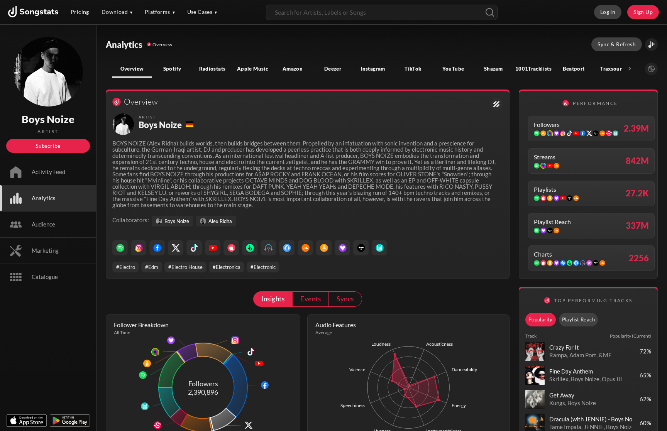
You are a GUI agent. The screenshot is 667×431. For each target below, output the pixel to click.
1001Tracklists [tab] (533, 69)
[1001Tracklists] (268, 247)
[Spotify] (120, 247)
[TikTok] (194, 247)
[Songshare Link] (651, 44)
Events (310, 299)
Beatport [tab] (574, 69)
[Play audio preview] (535, 351)
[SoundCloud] (305, 247)
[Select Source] (651, 69)
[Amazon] (324, 247)
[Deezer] (342, 247)
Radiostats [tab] (212, 69)
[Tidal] (361, 247)
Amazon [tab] (293, 69)
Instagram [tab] (373, 69)
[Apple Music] (231, 247)
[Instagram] (138, 247)
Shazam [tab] (493, 69)
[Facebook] (157, 247)
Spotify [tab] (172, 69)
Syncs (345, 299)
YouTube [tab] (453, 69)
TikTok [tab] (413, 69)
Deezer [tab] (332, 69)
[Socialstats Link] (496, 104)
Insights (272, 299)
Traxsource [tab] (613, 69)
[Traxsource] (287, 247)
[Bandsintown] (379, 247)
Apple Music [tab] (252, 69)
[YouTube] (212, 247)
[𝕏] (175, 247)
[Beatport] (249, 247)
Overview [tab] (132, 69)
